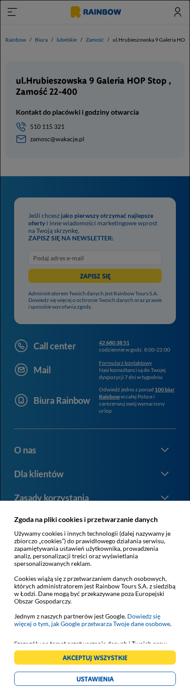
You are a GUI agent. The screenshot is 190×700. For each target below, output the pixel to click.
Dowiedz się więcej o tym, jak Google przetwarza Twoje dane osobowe (92, 619)
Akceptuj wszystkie (99, 659)
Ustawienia (110, 680)
